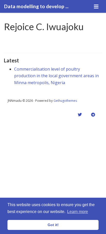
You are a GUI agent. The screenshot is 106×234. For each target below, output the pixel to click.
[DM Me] (80, 114)
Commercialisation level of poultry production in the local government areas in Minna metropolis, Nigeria (56, 75)
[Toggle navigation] (96, 6)
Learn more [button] (77, 211)
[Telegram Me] (93, 114)
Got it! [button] (53, 225)
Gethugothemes (65, 100)
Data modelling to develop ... (36, 6)
